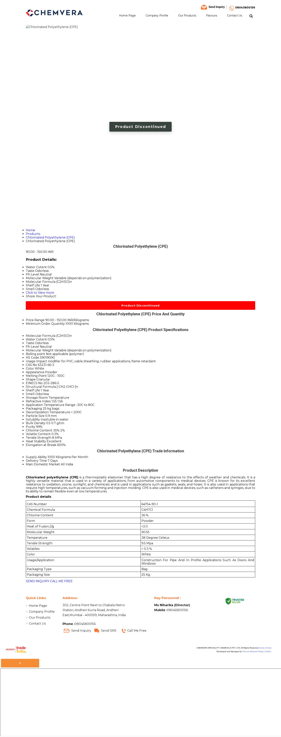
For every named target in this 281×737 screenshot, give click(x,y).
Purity (30, 427)
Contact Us (234, 15)
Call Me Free (136, 630)
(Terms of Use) (265, 648)
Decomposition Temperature (48, 412)
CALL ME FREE (61, 581)
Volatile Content (38, 434)
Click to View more (40, 292)
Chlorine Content (39, 430)
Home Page (127, 15)
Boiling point (35, 354)
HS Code (32, 357)
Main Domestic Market (43, 464)
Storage (32, 397)
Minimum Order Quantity (45, 323)
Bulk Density (35, 423)
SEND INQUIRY (37, 581)
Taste (30, 343)
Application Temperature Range (50, 405)
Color (30, 368)
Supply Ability (36, 457)
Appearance (35, 372)
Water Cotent (36, 339)
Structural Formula (41, 387)
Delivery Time (36, 460)
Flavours (211, 15)
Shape (31, 379)
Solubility (33, 419)
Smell (30, 394)
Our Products (187, 15)
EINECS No (34, 383)
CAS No (31, 365)
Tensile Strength (38, 437)
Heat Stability (36, 441)
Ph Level (32, 346)
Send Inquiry (81, 630)
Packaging (34, 408)
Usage (30, 361)
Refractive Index (38, 401)
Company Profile (157, 15)
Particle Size (35, 416)
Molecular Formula (40, 336)
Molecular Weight (40, 350)
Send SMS (108, 630)
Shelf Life (33, 390)
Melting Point (36, 376)
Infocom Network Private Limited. (256, 651)
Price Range (35, 320)
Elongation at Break (41, 445)
